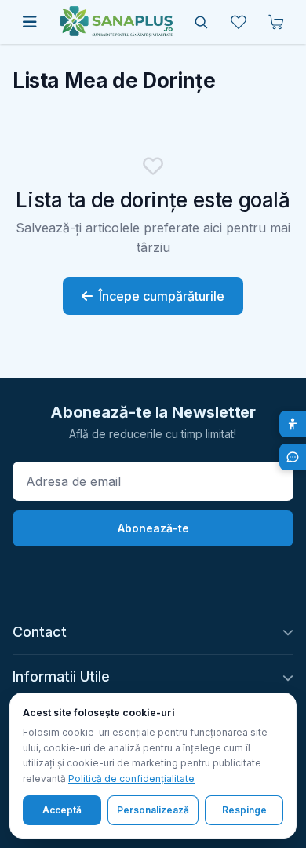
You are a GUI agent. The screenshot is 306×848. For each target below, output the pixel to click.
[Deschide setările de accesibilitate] (292, 424)
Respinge (244, 810)
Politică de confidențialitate (131, 778)
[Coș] (276, 22)
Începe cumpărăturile (161, 296)
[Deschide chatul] (292, 457)
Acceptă (62, 810)
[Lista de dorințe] (238, 22)
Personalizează (153, 810)
